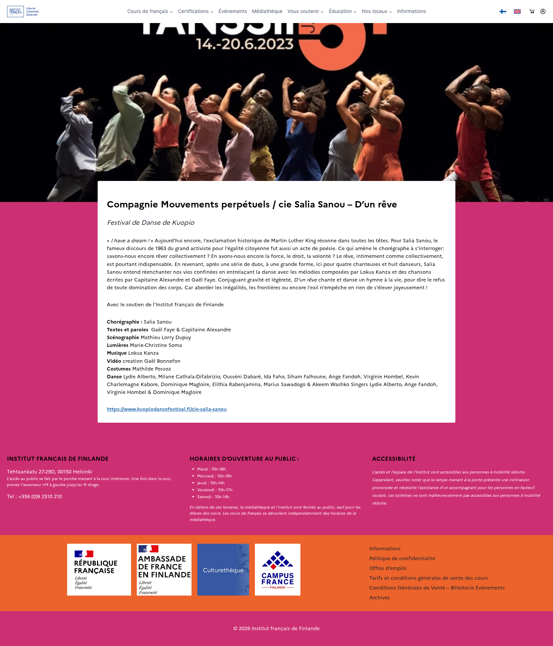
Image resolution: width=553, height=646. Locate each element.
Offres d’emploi (388, 568)
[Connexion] (543, 11)
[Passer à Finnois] (503, 12)
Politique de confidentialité (402, 558)
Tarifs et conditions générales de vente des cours (428, 578)
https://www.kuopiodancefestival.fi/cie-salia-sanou (167, 409)
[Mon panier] (532, 11)
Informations (411, 11)
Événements (233, 11)
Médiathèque (267, 11)
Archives (116, 192)
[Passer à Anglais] (517, 12)
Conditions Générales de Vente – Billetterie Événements (437, 588)
